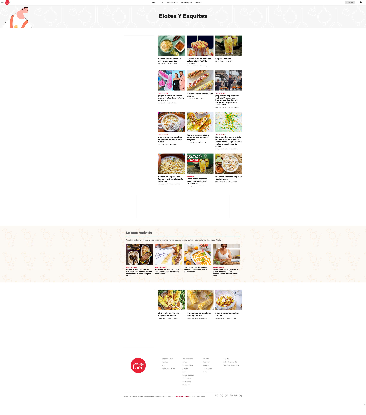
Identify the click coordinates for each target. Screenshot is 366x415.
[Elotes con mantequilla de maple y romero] (200, 300)
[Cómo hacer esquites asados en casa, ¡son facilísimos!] (200, 164)
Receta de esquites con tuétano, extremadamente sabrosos (170, 178)
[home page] (7, 2)
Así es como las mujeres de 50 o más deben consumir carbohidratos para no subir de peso (226, 272)
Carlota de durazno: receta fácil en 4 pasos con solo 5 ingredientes (195, 269)
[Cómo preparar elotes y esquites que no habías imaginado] (200, 122)
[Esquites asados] (228, 46)
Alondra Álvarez (172, 63)
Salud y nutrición (131, 267)
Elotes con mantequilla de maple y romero (199, 314)
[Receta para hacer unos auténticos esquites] (171, 46)
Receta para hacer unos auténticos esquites (169, 59)
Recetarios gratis (186, 2)
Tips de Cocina (163, 93)
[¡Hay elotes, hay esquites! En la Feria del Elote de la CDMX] (171, 122)
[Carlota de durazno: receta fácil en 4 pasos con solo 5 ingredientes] (197, 254)
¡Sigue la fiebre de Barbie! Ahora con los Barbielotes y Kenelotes (171, 97)
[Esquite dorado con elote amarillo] (228, 300)
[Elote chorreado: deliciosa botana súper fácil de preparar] (200, 46)
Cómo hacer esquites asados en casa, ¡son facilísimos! (197, 180)
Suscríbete (349, 2)
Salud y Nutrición (172, 2)
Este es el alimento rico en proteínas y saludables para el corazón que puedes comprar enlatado (139, 272)
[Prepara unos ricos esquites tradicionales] (228, 164)
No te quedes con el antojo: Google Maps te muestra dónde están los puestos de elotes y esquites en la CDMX (228, 141)
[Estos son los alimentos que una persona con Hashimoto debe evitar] (168, 254)
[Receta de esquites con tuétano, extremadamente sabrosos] (171, 164)
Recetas (154, 2)
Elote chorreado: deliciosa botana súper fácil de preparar (199, 60)
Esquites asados (223, 58)
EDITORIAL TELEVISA (183, 396)
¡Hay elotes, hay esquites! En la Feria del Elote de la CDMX (170, 139)
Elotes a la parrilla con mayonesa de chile (168, 314)
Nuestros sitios (188, 359)
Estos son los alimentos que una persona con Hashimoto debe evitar (167, 271)
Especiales (190, 176)
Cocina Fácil (229, 61)
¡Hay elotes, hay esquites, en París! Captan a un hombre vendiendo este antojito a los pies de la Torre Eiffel (227, 100)
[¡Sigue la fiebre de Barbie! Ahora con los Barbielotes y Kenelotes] (171, 80)
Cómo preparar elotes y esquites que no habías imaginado (198, 137)
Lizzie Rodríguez (204, 66)
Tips (162, 2)
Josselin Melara (171, 103)
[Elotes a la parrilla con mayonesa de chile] (171, 300)
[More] (202, 2)
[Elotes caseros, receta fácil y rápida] (200, 80)
